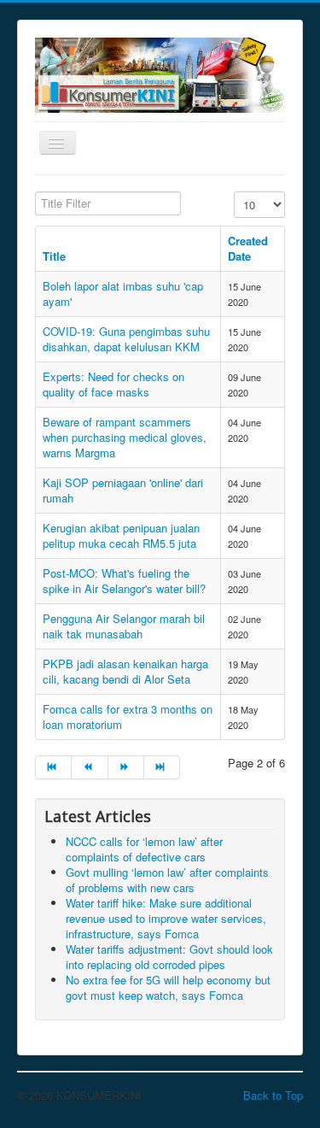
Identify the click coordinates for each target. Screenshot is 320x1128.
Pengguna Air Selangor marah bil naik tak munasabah (124, 626)
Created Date (248, 248)
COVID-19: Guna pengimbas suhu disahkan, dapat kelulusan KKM (126, 339)
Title (54, 256)
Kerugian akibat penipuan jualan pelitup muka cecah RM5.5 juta (121, 535)
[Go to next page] (126, 767)
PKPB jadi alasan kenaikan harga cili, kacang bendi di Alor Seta (125, 671)
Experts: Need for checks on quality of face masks (113, 384)
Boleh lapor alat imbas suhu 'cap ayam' (123, 293)
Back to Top (273, 1095)
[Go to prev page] (90, 767)
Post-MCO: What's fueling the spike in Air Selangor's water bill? (124, 580)
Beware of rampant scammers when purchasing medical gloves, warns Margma (125, 437)
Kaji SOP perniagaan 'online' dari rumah (123, 490)
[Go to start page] (53, 767)
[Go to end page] (162, 767)
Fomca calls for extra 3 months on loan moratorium (127, 716)
